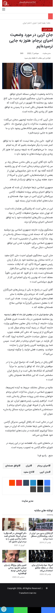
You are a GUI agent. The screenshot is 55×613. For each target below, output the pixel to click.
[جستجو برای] (51, 9)
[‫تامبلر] (26, 483)
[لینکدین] (33, 483)
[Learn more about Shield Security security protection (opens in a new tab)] (4, 609)
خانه (49, 23)
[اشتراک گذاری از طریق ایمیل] (40, 489)
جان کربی (44, 472)
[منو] (3, 9)
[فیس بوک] (47, 483)
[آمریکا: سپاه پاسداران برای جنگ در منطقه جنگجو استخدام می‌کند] (41, 556)
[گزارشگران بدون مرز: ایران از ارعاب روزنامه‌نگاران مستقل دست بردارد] (41, 524)
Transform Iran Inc (27, 593)
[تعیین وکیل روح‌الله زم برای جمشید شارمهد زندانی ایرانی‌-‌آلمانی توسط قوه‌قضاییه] (14, 556)
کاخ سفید (28, 472)
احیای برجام (43, 466)
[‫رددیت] (12, 483)
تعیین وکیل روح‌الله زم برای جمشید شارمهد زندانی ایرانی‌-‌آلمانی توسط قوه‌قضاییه (15, 569)
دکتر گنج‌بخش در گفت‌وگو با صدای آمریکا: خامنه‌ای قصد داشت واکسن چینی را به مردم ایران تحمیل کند (15, 538)
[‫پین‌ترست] (19, 483)
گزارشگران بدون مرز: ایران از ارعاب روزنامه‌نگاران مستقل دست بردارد (41, 536)
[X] (40, 483)
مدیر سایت (47, 53)
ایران (34, 23)
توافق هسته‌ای (12, 466)
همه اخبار (41, 23)
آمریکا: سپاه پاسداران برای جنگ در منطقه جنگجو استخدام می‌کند (42, 568)
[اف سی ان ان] (27, 3)
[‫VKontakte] (47, 489)
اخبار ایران (27, 23)
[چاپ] (33, 489)
